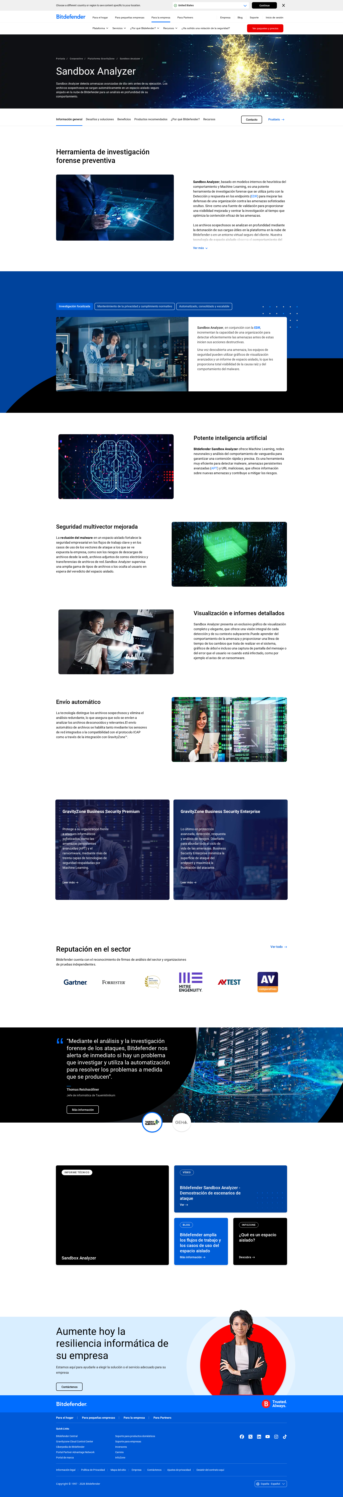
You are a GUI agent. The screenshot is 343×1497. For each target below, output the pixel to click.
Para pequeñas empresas (98, 1417)
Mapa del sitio (118, 1469)
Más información (201, 1241)
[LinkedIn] (259, 1437)
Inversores (121, 1446)
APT (214, 468)
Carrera (119, 1452)
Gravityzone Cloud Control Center (74, 1441)
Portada (60, 58)
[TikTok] (285, 1437)
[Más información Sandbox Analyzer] (112, 1215)
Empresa (136, 1469)
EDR (254, 196)
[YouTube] (267, 1437)
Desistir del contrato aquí (210, 1469)
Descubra (260, 1241)
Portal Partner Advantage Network (75, 1452)
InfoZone (120, 1457)
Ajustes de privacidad (179, 1469)
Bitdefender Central (67, 1436)
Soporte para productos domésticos (135, 1436)
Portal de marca (65, 1457)
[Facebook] (242, 1437)
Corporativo (76, 58)
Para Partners (162, 1417)
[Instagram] (276, 1437)
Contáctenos (154, 1469)
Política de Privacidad (93, 1469)
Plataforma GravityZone (101, 58)
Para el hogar (64, 1417)
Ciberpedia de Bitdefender (70, 1446)
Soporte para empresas (128, 1441)
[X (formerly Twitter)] (250, 1437)
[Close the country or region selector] (283, 5)
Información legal (65, 1469)
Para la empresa (134, 1417)
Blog (240, 17)
